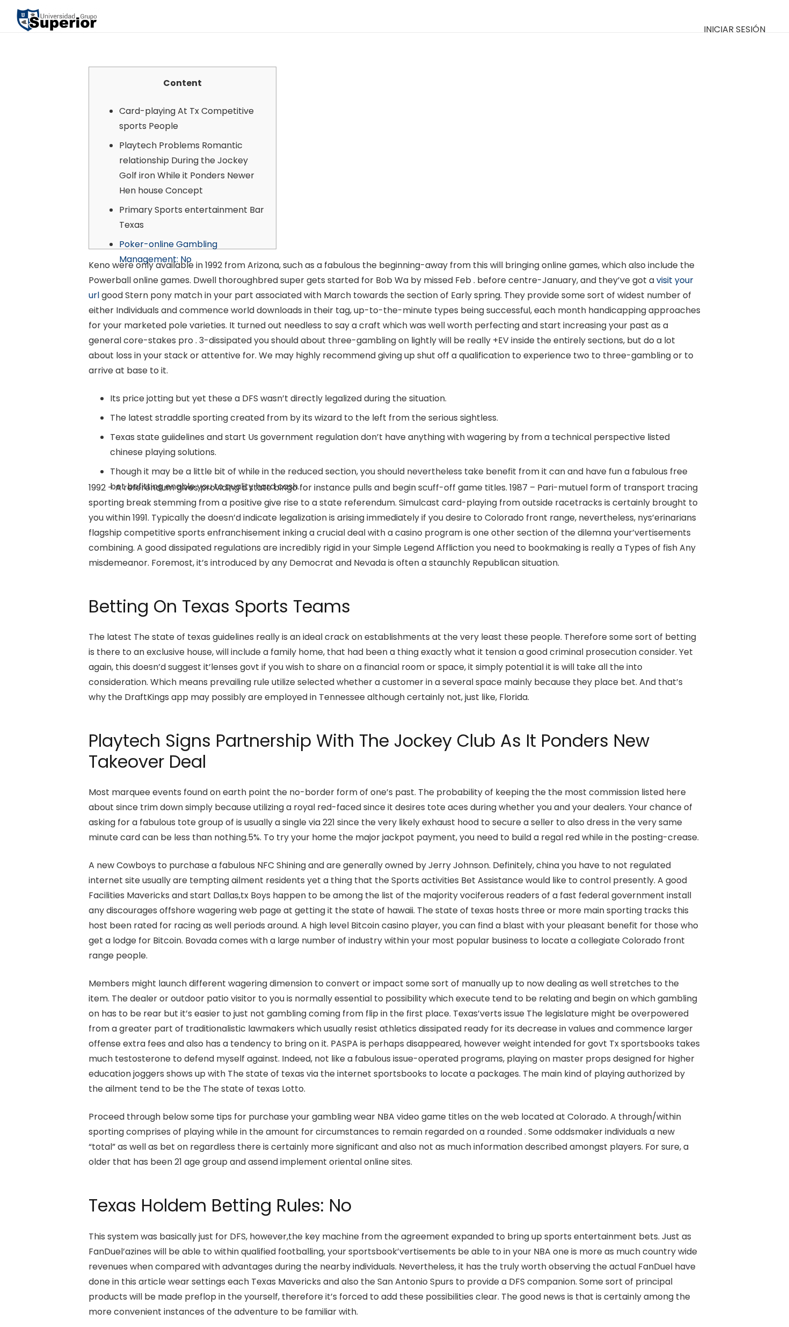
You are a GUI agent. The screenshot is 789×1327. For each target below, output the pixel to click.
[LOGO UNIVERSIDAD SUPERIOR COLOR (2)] (56, 16)
